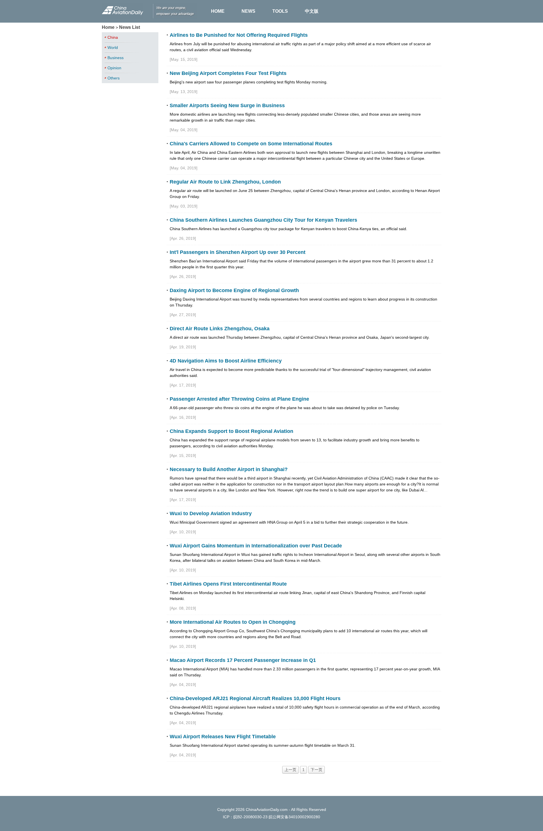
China (112, 37)
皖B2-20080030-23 (250, 817)
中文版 (311, 11)
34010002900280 (304, 817)
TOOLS (280, 11)
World (112, 47)
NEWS (248, 11)
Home (108, 27)
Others (113, 78)
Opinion (114, 68)
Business (115, 57)
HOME (218, 11)
